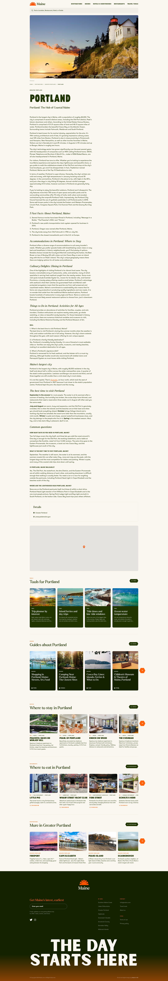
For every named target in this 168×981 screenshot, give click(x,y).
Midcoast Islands (103, 929)
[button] (84, 547)
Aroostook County (104, 922)
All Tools (133, 580)
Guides (87, 4)
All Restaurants (131, 766)
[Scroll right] (142, 670)
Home (31, 84)
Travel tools (123, 906)
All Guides (133, 643)
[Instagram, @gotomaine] (35, 920)
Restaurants (119, 4)
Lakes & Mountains (104, 906)
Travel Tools (132, 4)
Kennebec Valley (103, 925)
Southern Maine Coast (105, 902)
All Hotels (133, 706)
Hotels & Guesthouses (102, 4)
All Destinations (131, 824)
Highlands (101, 914)
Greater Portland (50, 84)
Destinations (76, 4)
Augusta (54, 380)
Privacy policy (124, 923)
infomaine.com (125, 902)
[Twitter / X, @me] (31, 920)
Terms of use (124, 920)
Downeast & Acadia (104, 918)
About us (122, 910)
